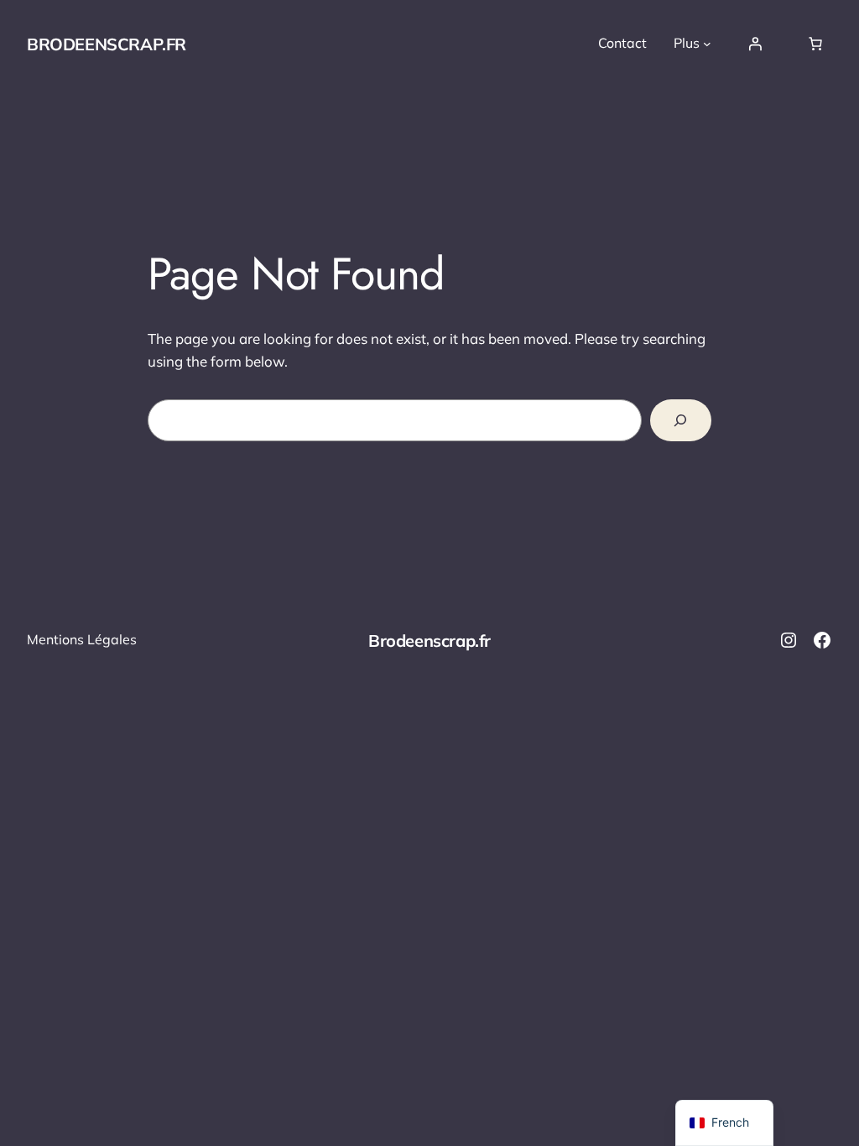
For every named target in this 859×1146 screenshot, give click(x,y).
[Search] (680, 420)
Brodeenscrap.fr (106, 44)
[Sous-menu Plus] (707, 43)
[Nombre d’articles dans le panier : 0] (815, 43)
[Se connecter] (755, 43)
